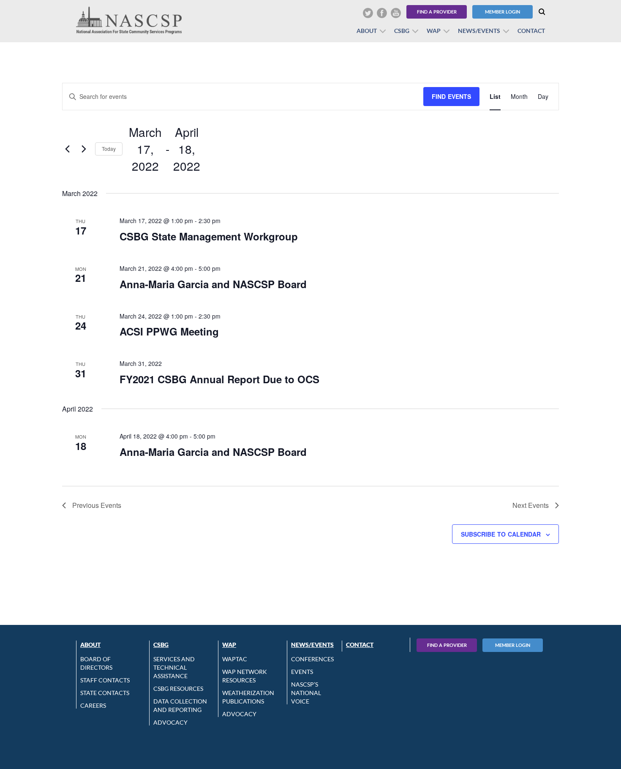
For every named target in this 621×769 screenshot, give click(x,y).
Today (109, 148)
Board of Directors (96, 663)
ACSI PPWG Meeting (169, 331)
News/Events (479, 30)
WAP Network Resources (244, 676)
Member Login (502, 11)
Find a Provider (437, 11)
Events (302, 671)
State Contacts (104, 692)
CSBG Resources (178, 688)
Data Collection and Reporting (180, 705)
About (367, 30)
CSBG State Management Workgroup (209, 236)
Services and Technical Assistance (174, 667)
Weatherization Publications (248, 697)
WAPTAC (234, 659)
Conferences (312, 659)
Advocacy (170, 722)
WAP (434, 30)
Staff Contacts (105, 680)
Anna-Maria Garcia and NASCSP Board (213, 284)
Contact (531, 30)
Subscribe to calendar (501, 534)
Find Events (451, 96)
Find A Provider (447, 645)
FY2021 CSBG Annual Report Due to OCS (219, 379)
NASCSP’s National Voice (306, 693)
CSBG (401, 30)
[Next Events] (84, 149)
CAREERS (93, 705)
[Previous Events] (67, 149)
